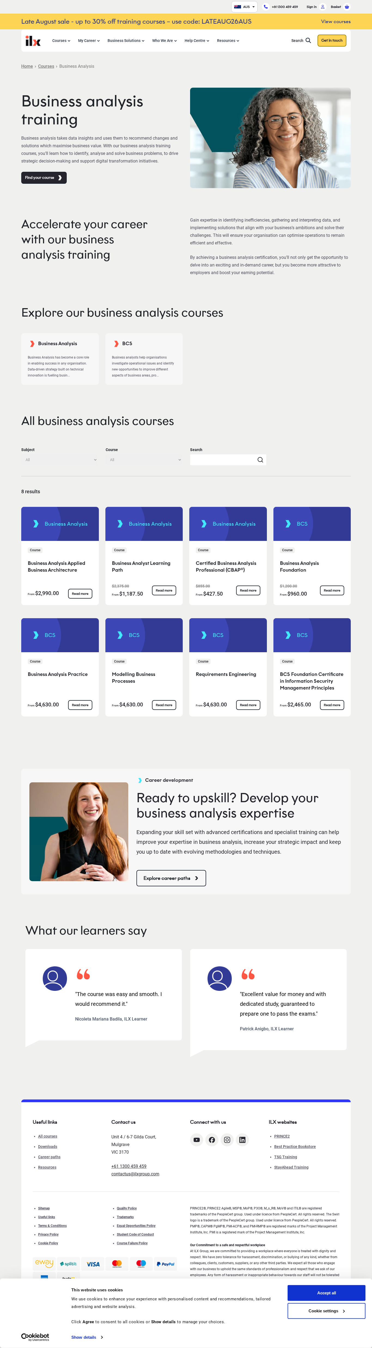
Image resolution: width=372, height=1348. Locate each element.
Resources (226, 40)
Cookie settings (323, 1310)
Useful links (46, 1217)
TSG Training (285, 1157)
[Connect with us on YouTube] (196, 1140)
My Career (87, 40)
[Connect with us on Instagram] (227, 1140)
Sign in (312, 7)
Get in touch (332, 40)
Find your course (39, 177)
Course (112, 450)
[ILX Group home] (33, 40)
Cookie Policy (48, 1243)
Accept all (326, 1293)
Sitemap (44, 1208)
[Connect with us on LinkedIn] (242, 1140)
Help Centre (195, 40)
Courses (59, 40)
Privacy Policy (48, 1234)
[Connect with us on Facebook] (211, 1140)
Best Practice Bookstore (295, 1146)
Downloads (47, 1146)
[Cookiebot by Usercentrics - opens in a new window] (35, 1337)
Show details (83, 1337)
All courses (47, 1136)
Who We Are (162, 40)
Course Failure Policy (132, 1243)
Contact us (123, 1122)
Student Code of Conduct (135, 1234)
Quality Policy (127, 1208)
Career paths (49, 1157)
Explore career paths (167, 878)
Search (297, 40)
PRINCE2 (282, 1136)
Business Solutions (124, 40)
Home (27, 66)
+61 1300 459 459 (285, 7)
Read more (80, 594)
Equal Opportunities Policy (136, 1226)
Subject (28, 450)
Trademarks (125, 1217)
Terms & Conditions (52, 1226)
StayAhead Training (291, 1167)
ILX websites (283, 1122)
